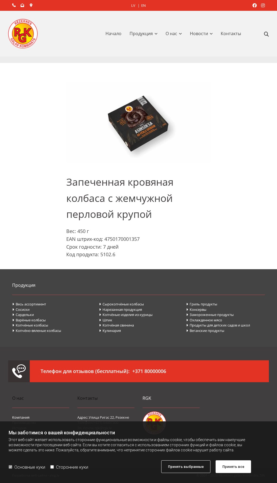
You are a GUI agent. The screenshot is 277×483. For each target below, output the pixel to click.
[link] (145, 33)
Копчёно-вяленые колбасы (36, 330)
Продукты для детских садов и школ (218, 325)
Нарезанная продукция (120, 309)
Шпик (106, 320)
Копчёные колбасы (30, 325)
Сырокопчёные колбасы (121, 304)
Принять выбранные (186, 467)
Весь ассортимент (29, 304)
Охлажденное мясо (204, 320)
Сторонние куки (72, 467)
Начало (113, 33)
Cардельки (23, 314)
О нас (171, 33)
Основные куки (29, 467)
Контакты (231, 33)
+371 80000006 (149, 371)
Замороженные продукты (210, 314)
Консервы (196, 309)
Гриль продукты (201, 304)
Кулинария (110, 330)
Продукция (141, 33)
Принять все (233, 467)
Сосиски (20, 309)
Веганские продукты (205, 330)
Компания (20, 417)
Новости (199, 33)
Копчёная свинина (116, 325)
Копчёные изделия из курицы (126, 314)
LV (133, 5)
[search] (266, 34)
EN (143, 5)
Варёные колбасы (29, 320)
